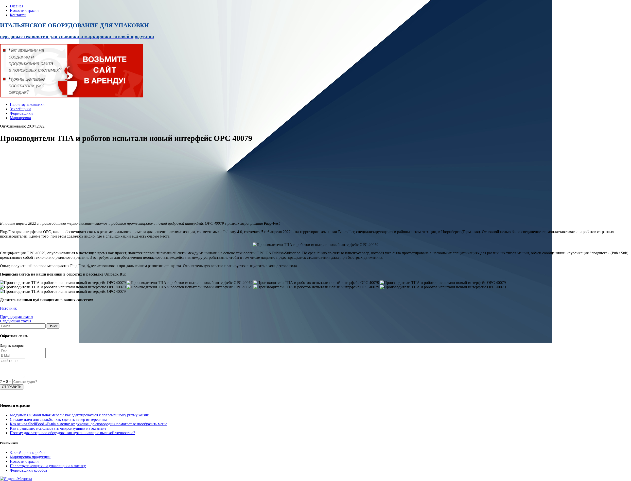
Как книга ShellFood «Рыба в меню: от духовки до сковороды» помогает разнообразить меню (88, 424)
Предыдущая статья (16, 316)
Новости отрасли (24, 10)
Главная (16, 6)
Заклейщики (20, 109)
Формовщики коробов (28, 470)
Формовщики (21, 113)
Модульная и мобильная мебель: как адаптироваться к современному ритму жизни (79, 415)
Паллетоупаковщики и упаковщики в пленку (48, 466)
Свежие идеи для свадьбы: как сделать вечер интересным (58, 419)
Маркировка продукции (30, 457)
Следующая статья (15, 321)
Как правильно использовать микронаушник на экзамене (58, 428)
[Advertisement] (148, 182)
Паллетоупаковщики (27, 104)
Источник (8, 308)
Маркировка (20, 118)
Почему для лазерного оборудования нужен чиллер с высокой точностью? (72, 433)
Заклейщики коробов (27, 452)
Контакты (18, 15)
